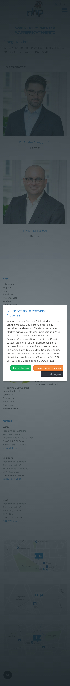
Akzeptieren (21, 368)
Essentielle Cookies (48, 368)
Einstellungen (52, 374)
